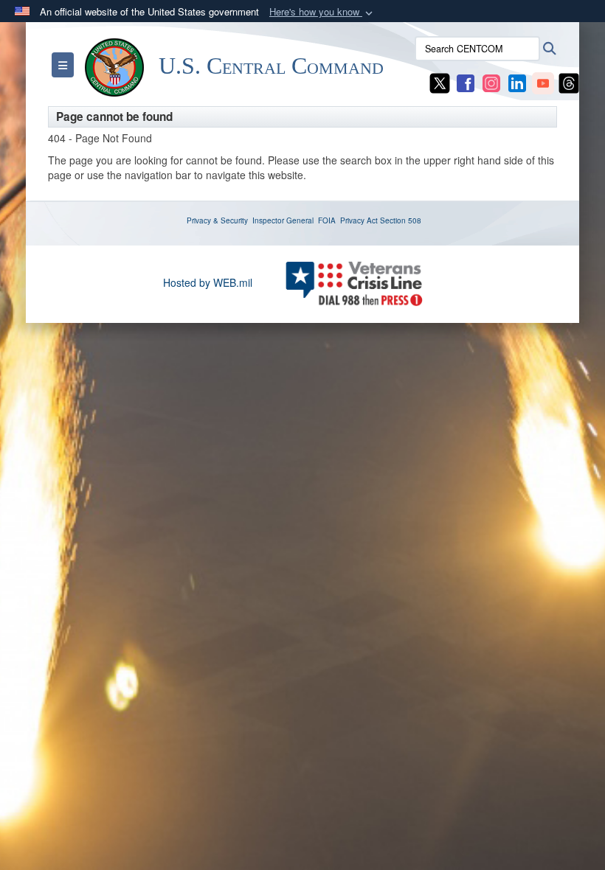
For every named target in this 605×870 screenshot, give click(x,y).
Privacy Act (359, 220)
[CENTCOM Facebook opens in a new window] (465, 81)
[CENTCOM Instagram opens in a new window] (491, 81)
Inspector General (283, 220)
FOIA (327, 220)
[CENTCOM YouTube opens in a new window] (543, 81)
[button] (322, 12)
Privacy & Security (217, 220)
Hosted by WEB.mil (207, 282)
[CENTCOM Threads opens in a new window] (569, 81)
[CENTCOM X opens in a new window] (440, 81)
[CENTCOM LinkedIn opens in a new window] (517, 81)
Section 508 (400, 220)
